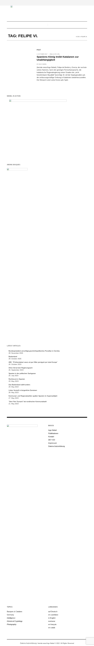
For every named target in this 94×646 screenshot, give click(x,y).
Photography (11, 624)
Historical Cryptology (14, 621)
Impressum (52, 443)
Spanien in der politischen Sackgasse (22, 373)
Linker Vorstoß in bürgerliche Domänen (23, 390)
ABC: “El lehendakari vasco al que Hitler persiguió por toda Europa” (33, 362)
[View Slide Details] (37, 128)
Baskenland (13, 356)
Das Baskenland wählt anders (19, 385)
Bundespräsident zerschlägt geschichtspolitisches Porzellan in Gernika (34, 351)
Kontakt (51, 437)
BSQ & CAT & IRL (55, 54)
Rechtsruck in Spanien (17, 379)
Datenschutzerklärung (56, 446)
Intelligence (11, 618)
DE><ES (51, 440)
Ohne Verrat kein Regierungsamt (20, 368)
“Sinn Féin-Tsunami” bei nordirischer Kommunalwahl (28, 401)
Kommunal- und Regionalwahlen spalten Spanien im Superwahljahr (33, 396)
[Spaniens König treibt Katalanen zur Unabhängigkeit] (19, 60)
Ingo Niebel (43, 64)
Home (78, 36)
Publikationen (53, 433)
